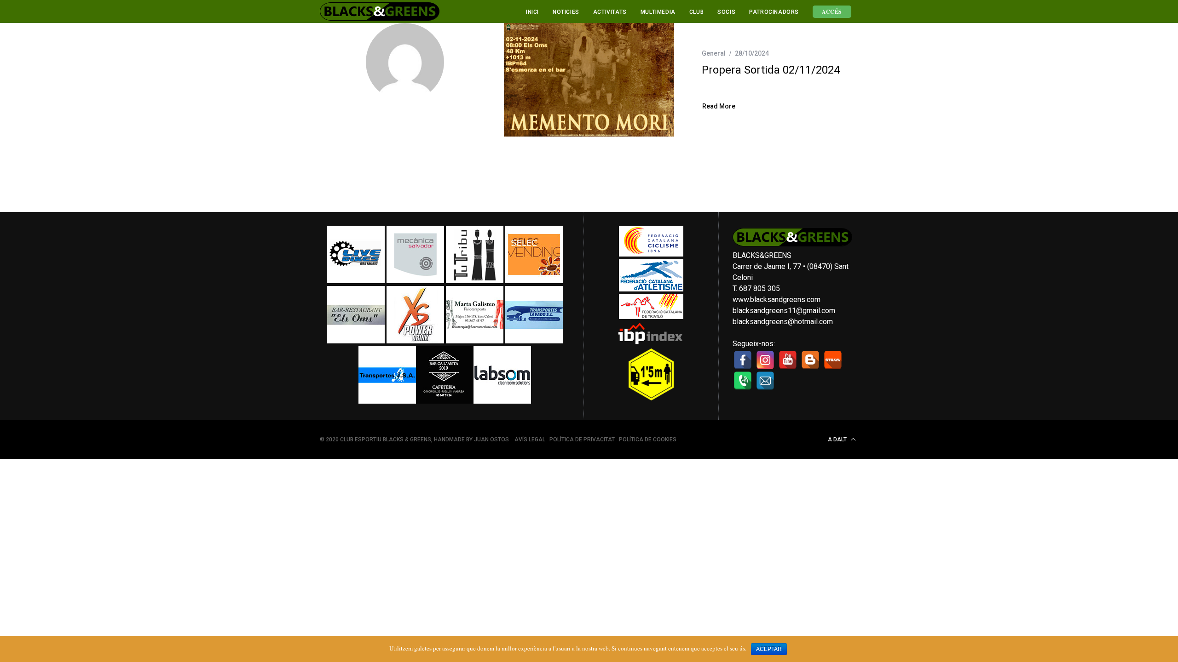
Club (696, 12)
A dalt (838, 439)
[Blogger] (810, 360)
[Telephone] (742, 380)
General (714, 53)
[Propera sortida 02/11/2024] (589, 80)
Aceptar (769, 649)
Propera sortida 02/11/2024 (771, 69)
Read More (718, 106)
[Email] (765, 380)
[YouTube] (788, 360)
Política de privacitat (582, 439)
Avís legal (529, 439)
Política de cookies (647, 439)
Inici (532, 12)
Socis (726, 12)
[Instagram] (765, 360)
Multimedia (658, 12)
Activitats (610, 12)
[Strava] (833, 360)
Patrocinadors (774, 12)
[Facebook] (742, 360)
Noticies (566, 12)
